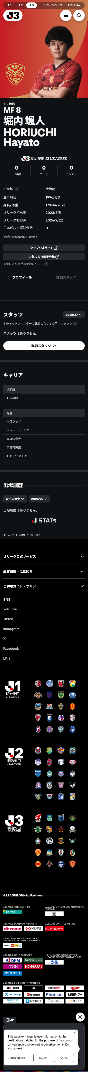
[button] (66, 15)
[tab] (22, 277)
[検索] (79, 15)
